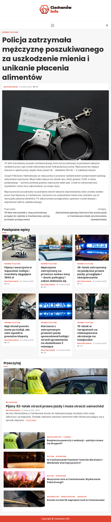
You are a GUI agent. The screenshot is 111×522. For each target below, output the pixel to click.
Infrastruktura (68, 497)
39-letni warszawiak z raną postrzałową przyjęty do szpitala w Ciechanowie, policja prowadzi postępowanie (27, 214)
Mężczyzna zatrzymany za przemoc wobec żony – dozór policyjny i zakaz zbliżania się (55, 248)
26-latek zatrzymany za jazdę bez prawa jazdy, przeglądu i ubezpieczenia (92, 248)
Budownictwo (53, 497)
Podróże (67, 437)
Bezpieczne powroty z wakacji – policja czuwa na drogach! (24, 440)
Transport (82, 497)
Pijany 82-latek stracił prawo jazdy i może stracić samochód (55, 381)
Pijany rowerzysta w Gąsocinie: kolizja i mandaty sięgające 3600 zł (19, 248)
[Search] (107, 25)
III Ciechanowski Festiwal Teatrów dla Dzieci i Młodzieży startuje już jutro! (24, 460)
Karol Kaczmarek (11, 87)
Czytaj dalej (31, 420)
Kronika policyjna (10, 32)
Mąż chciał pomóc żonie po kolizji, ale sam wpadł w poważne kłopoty (19, 306)
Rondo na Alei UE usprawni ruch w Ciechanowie (24, 499)
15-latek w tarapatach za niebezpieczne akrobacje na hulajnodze (92, 306)
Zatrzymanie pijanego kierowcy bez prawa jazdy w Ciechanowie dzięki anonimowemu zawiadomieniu (81, 214)
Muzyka (50, 476)
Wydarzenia (61, 456)
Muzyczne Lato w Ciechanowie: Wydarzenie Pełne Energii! (24, 479)
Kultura (50, 456)
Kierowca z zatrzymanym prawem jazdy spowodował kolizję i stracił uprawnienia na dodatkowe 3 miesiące (55, 306)
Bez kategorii (11, 402)
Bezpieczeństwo (54, 437)
